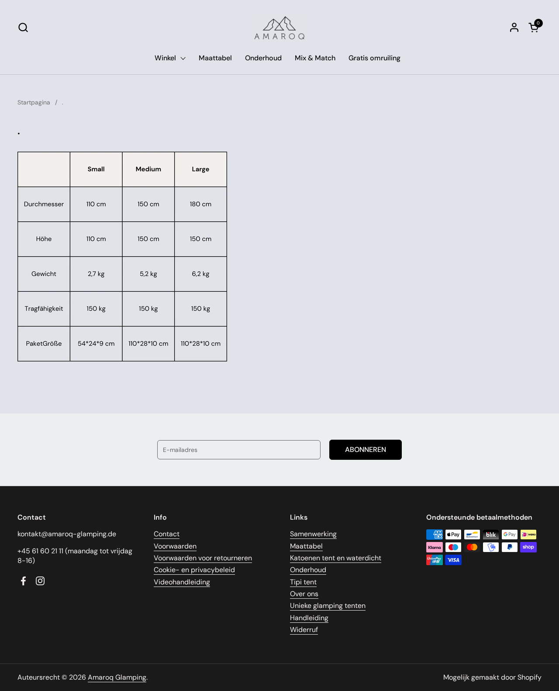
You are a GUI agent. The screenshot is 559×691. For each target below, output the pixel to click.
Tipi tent (303, 582)
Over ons (304, 593)
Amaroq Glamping (117, 677)
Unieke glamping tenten (328, 605)
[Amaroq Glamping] (279, 27)
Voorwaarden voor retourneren (203, 558)
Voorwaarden (175, 546)
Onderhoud (308, 569)
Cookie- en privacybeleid (194, 569)
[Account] (514, 27)
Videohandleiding (182, 582)
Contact (166, 533)
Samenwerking (313, 533)
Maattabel (306, 546)
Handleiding (309, 617)
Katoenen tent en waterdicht (335, 558)
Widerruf (304, 629)
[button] (22, 27)
